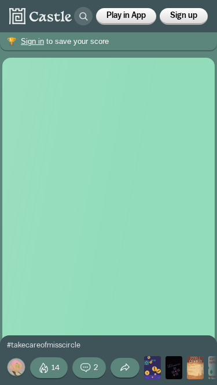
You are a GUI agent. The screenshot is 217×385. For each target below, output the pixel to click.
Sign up (183, 16)
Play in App (126, 16)
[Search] (83, 16)
